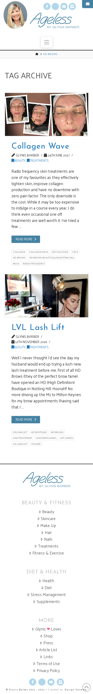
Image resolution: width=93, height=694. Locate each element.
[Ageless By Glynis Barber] (46, 479)
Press (48, 642)
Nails (48, 539)
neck (16, 263)
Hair (48, 532)
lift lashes (66, 438)
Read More (24, 239)
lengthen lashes (46, 438)
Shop (48, 635)
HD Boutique (39, 432)
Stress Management (48, 594)
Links (48, 656)
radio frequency (34, 263)
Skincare (48, 518)
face (75, 252)
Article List (48, 649)
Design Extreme (76, 689)
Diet (48, 587)
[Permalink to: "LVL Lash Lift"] (46, 295)
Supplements (48, 601)
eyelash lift (20, 432)
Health (48, 580)
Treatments (39, 160)
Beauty (20, 160)
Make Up (48, 525)
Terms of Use (48, 663)
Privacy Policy (48, 670)
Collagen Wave (40, 146)
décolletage (60, 252)
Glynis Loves (48, 628)
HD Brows (19, 257)
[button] (47, 42)
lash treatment (22, 438)
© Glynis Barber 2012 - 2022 (25, 689)
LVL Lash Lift (37, 328)
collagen (19, 252)
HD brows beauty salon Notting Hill (51, 257)
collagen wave (38, 252)
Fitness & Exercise (48, 552)
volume (36, 444)
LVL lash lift (20, 444)
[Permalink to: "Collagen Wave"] (46, 114)
